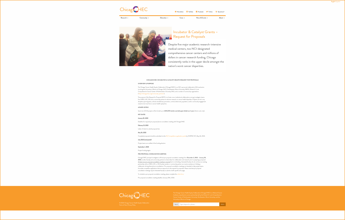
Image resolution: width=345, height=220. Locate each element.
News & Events (201, 18)
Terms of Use (123, 205)
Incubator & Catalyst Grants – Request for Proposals (195, 34)
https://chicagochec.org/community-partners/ (151, 94)
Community (143, 18)
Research (124, 18)
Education (163, 18)
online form (180, 174)
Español (338, 1)
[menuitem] (124, 18)
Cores (181, 18)
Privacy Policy (131, 205)
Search (176, 204)
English (333, 1)
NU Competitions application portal (176, 136)
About (221, 18)
